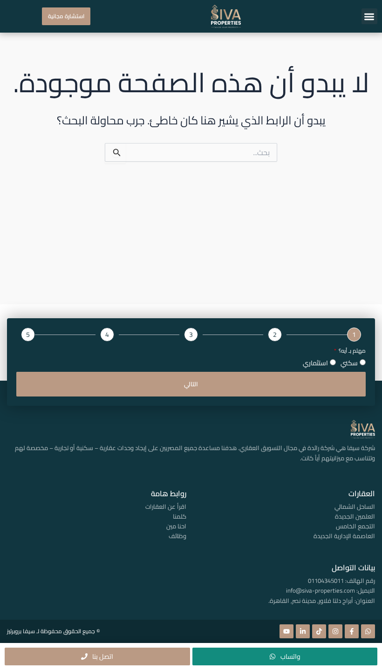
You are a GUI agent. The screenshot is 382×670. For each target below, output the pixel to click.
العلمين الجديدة (355, 516)
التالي (191, 384)
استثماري (315, 363)
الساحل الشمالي (354, 506)
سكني (349, 363)
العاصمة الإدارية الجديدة (344, 535)
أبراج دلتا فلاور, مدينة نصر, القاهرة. (310, 600)
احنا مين (176, 526)
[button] (370, 16)
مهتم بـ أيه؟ (351, 351)
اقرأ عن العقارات (165, 506)
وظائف (177, 535)
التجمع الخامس (355, 526)
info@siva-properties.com (320, 590)
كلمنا (179, 516)
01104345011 (326, 580)
